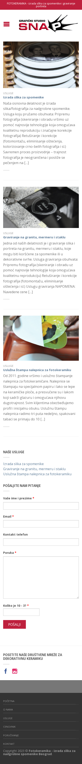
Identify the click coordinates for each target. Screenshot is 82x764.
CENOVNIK (9, 726)
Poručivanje (11, 735)
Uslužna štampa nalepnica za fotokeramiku (37, 370)
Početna (8, 701)
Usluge (8, 93)
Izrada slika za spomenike (23, 97)
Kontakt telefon (15, 534)
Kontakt (9, 743)
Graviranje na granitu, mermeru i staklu (34, 237)
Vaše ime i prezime (18, 498)
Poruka (9, 553)
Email (8, 516)
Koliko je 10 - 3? (16, 606)
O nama (8, 709)
